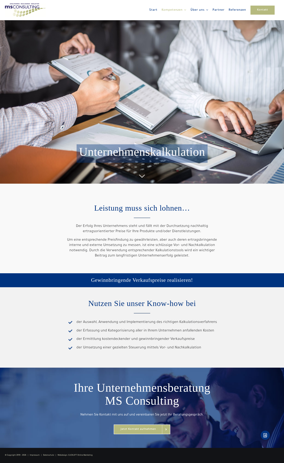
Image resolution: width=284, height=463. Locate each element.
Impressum (35, 455)
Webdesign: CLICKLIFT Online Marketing (75, 455)
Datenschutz (48, 455)
